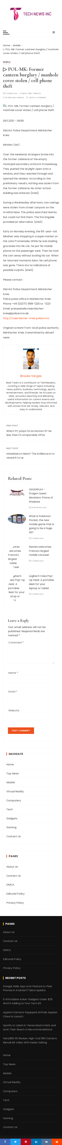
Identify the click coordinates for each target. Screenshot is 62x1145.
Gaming (11, 827)
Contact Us (13, 836)
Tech (9, 809)
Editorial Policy (15, 894)
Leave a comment (37, 97)
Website (13, 710)
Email (12, 691)
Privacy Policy (15, 903)
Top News (12, 773)
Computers (13, 800)
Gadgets (11, 818)
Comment (16, 642)
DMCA (10, 884)
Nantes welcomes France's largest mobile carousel (40, 551)
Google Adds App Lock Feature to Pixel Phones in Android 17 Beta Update (27, 988)
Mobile (6, 62)
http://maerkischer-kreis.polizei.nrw (26, 318)
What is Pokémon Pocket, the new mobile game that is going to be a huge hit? (41, 524)
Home (10, 764)
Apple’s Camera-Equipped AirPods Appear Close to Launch (30, 1014)
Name (13, 673)
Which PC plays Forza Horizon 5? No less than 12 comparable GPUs (29, 433)
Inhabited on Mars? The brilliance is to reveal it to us (30, 456)
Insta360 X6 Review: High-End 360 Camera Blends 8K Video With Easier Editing (30, 1040)
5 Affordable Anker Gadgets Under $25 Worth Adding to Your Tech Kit (28, 1001)
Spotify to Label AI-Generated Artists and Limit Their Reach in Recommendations (29, 1027)
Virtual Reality (15, 791)
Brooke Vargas (16, 97)
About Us (12, 867)
